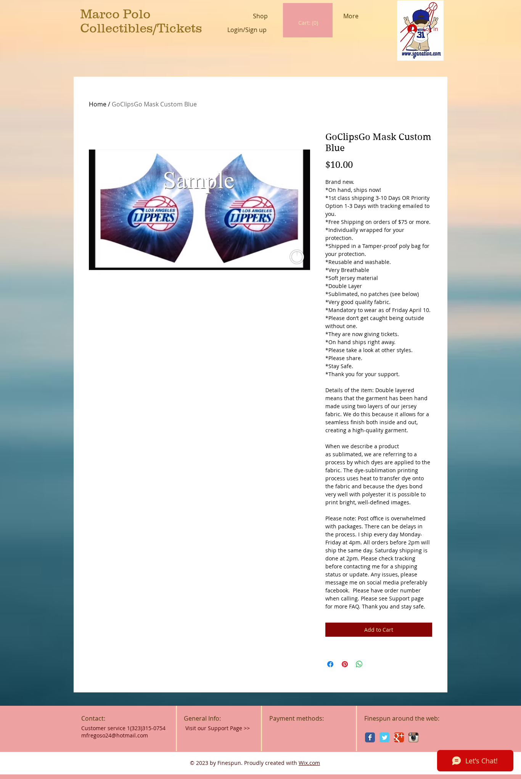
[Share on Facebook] (330, 664)
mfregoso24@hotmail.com (114, 735)
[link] (308, 23)
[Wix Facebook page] (370, 737)
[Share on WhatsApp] (359, 664)
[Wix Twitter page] (384, 737)
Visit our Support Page (217, 728)
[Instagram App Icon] (413, 737)
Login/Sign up (247, 30)
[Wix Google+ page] (399, 737)
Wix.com (309, 762)
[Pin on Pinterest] (344, 664)
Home (97, 104)
